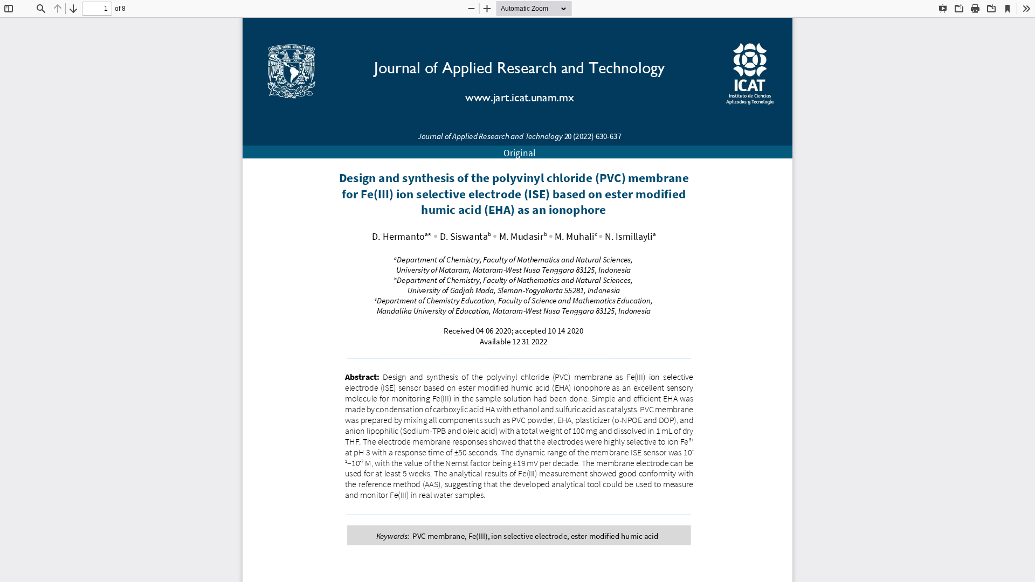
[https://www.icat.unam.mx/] (748, 76)
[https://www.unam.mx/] (293, 74)
